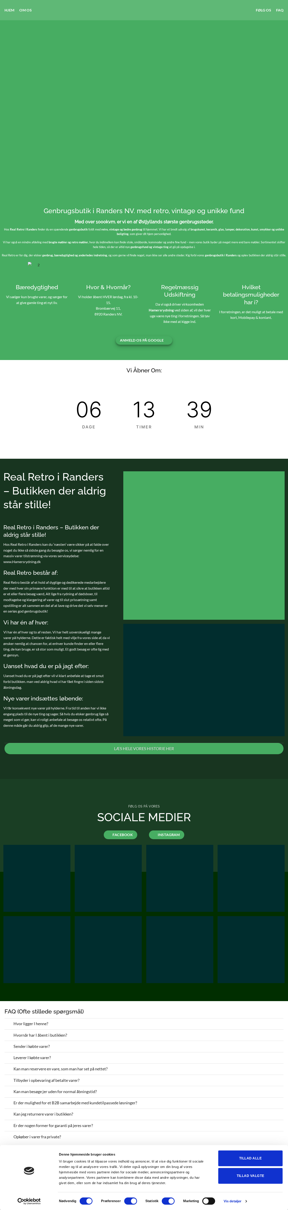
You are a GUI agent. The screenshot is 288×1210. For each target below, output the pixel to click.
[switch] (130, 1201)
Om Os (25, 10)
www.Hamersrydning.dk (22, 561)
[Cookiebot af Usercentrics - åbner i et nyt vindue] (29, 1201)
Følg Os (263, 10)
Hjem (9, 10)
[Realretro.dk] (144, 10)
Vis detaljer (232, 1201)
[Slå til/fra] (8, 1024)
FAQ (280, 10)
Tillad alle (250, 1158)
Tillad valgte (250, 1176)
